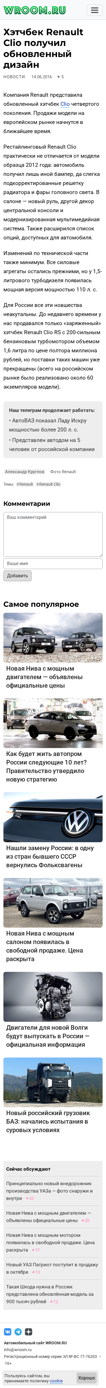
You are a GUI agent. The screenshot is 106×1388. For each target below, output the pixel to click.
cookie (56, 1380)
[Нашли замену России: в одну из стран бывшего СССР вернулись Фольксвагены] (53, 817)
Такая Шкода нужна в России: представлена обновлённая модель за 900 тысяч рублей (50, 1294)
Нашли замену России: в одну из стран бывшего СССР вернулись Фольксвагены (50, 856)
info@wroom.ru (18, 1349)
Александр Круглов (24, 471)
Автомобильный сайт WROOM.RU (35, 1343)
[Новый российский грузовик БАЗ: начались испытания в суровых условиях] (53, 1082)
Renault (25, 484)
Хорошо (86, 1378)
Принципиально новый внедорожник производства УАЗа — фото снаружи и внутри (49, 1191)
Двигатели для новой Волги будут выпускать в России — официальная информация (48, 1036)
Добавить (17, 575)
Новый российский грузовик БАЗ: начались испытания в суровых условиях (48, 1121)
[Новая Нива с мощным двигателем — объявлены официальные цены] (53, 637)
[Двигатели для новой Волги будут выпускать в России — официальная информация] (53, 996)
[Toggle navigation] (95, 10)
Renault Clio (48, 484)
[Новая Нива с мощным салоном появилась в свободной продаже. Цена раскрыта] (53, 902)
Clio (65, 104)
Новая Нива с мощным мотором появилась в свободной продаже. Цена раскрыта (50, 1242)
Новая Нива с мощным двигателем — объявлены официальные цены (44, 677)
